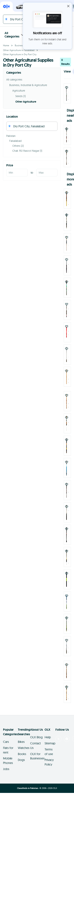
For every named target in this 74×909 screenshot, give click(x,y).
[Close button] (68, 6)
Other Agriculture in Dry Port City (19, 54)
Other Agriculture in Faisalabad (18, 50)
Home (6, 45)
